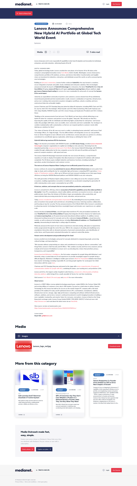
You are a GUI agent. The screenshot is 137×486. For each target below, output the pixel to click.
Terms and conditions (30, 482)
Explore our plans (43, 449)
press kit (66, 277)
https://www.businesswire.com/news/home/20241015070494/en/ (55, 308)
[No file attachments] (50, 52)
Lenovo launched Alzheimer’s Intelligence (47, 254)
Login (107, 4)
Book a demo (26, 449)
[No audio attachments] (54, 52)
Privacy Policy (19, 482)
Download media (115, 346)
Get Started (116, 4)
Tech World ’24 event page (51, 277)
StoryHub (74, 301)
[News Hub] (23, 4)
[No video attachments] (58, 52)
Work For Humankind (81, 259)
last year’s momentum (49, 82)
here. (53, 263)
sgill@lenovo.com (46, 316)
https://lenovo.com (40, 301)
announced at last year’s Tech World (60, 148)
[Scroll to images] (46, 52)
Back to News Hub (25, 13)
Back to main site (44, 4)
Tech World (64, 73)
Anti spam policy (42, 482)
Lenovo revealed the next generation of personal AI (55, 200)
